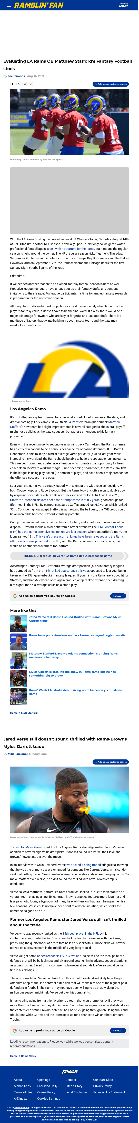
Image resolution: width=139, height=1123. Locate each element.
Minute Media (21, 1107)
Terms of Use (23, 1092)
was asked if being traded (83, 865)
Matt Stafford (29, 712)
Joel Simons (16, 76)
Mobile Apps (22, 1086)
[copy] (30, 84)
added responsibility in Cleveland (59, 956)
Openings (43, 1080)
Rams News (28, 1055)
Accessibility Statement (109, 1092)
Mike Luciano (17, 754)
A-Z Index (20, 1098)
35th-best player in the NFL (81, 933)
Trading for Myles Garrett (27, 847)
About (18, 1080)
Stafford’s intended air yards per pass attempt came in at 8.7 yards (55, 500)
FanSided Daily (47, 1086)
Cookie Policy (46, 1092)
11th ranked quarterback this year (66, 570)
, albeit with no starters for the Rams (70, 248)
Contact (70, 1080)
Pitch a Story (73, 1086)
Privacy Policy (102, 1086)
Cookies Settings (48, 1098)
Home (14, 712)
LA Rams (73, 422)
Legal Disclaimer (76, 1092)
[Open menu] (9, 5)
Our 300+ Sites (103, 1080)
